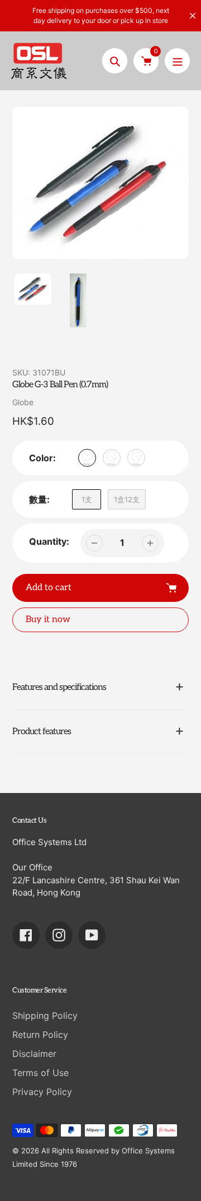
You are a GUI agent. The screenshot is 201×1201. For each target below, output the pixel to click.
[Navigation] (177, 60)
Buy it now (48, 619)
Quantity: (49, 541)
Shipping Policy (45, 1015)
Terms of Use (40, 1072)
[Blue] (87, 458)
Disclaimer (34, 1053)
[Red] (136, 458)
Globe (23, 402)
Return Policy (40, 1034)
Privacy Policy (42, 1091)
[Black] (112, 458)
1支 (87, 499)
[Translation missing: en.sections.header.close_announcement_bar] (192, 15)
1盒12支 (127, 499)
